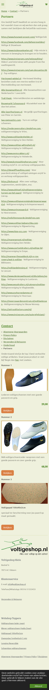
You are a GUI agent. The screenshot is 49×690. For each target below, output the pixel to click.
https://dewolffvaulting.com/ (15, 170)
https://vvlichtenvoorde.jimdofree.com (20, 217)
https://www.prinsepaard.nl (14, 209)
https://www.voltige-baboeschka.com (19, 223)
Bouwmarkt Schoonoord (13, 103)
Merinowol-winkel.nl (11, 78)
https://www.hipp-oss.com (14, 231)
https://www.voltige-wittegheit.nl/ (18, 145)
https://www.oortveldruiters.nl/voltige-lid (21, 248)
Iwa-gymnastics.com (11, 120)
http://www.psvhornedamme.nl (16, 292)
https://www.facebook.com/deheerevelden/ (23, 42)
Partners (24, 11)
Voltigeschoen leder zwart (13, 623)
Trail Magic (6, 98)
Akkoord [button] (38, 686)
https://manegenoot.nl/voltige (16, 239)
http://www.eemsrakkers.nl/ (15, 153)
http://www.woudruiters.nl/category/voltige (23, 284)
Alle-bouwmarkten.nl (11, 90)
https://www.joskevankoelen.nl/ (17, 50)
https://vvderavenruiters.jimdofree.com (21, 128)
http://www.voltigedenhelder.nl (17, 136)
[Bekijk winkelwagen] (46, 4)
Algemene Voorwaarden (15, 331)
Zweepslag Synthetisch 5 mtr (14, 638)
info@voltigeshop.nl (17, 584)
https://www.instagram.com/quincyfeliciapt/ (23, 314)
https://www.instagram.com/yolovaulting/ (22, 58)
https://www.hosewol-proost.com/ (18, 36)
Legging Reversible (9, 643)
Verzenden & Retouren (14, 341)
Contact (14, 11)
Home (4, 11)
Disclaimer (8, 338)
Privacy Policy (9, 335)
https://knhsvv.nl (9, 181)
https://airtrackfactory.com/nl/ (16, 309)
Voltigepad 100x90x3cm (12, 633)
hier (17, 360)
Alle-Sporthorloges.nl (11, 111)
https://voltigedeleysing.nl (14, 267)
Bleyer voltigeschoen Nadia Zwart (16, 628)
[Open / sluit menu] (3, 4)
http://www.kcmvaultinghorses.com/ (19, 161)
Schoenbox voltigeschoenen (13, 648)
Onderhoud (9, 345)
